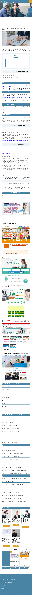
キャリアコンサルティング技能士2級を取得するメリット (14, 60)
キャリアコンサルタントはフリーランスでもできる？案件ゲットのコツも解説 (14, 478)
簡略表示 (16, 57)
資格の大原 (4, 392)
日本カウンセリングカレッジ (6, 386)
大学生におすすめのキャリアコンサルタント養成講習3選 (10, 417)
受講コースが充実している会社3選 (7, 422)
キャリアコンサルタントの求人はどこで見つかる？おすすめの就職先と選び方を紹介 (15, 495)
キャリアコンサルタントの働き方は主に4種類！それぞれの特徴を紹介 (12, 453)
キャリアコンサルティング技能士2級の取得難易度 (13, 62)
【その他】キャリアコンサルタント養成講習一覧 (8, 579)
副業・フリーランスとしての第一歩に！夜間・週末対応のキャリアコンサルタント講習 (15, 473)
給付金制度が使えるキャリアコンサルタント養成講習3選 (10, 431)
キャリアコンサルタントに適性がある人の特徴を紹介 (10, 459)
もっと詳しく (7, 525)
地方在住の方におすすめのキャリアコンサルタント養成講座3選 (11, 434)
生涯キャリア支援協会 (5, 389)
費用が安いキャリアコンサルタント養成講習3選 (9, 442)
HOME (3, 576)
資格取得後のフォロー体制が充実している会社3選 (9, 425)
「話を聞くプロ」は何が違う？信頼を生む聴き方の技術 (10, 462)
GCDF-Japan (4, 406)
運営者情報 (3, 585)
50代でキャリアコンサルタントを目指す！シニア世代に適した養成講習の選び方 (14, 470)
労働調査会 (4, 409)
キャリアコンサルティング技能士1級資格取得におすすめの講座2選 (12, 428)
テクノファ (4, 400)
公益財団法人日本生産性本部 (6, 397)
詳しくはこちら (14, 567)
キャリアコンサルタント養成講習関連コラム (8, 582)
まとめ (7, 66)
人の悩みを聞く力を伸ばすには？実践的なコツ (9, 450)
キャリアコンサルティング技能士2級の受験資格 (13, 64)
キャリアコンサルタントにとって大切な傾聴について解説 (11, 456)
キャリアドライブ (5, 403)
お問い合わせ (3, 588)
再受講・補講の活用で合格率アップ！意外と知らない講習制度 (11, 467)
